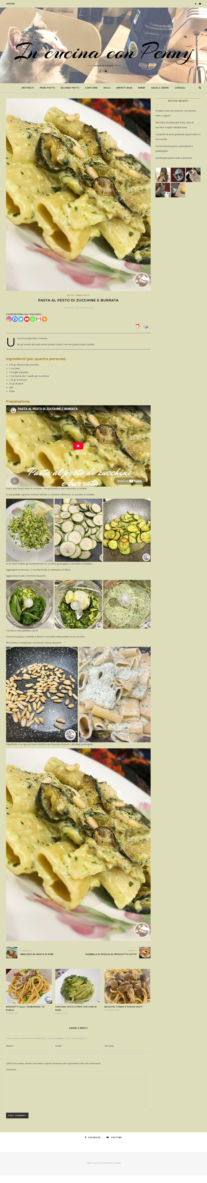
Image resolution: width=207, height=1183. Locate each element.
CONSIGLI (180, 87)
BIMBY (141, 87)
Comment (11, 1069)
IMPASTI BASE (124, 87)
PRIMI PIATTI (47, 87)
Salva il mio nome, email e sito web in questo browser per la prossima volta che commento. (53, 1063)
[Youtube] (26, 319)
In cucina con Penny (103, 51)
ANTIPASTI (28, 87)
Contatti (117, 1163)
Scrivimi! (10, 3)
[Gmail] (38, 319)
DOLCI (107, 87)
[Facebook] (15, 319)
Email (59, 1045)
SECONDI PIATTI (70, 87)
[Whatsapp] (32, 319)
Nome (10, 1045)
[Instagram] (9, 319)
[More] (44, 319)
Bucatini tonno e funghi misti (123, 1007)
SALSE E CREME (160, 87)
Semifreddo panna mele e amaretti (173, 157)
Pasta (70, 295)
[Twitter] (20, 319)
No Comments (87, 307)
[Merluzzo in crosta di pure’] (11, 952)
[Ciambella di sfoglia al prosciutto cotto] (145, 952)
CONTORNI (91, 87)
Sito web (109, 1045)
